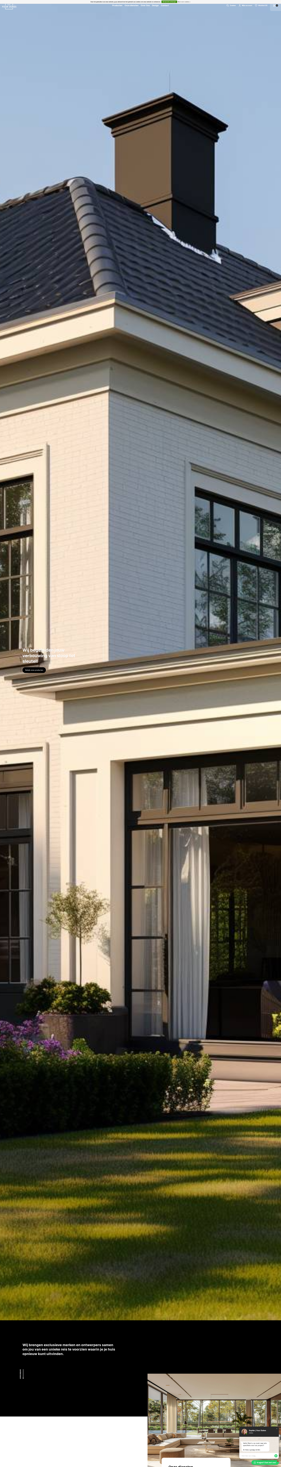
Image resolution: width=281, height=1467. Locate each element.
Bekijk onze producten (34, 670)
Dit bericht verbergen (169, 2)
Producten (117, 5)
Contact (165, 5)
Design (155, 5)
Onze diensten (132, 5)
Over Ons (145, 5)
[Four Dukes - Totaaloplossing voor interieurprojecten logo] (9, 5)
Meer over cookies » (184, 2)
